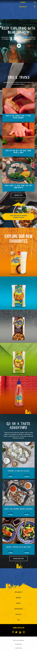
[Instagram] (24, 632)
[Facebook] (13, 632)
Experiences (18, 609)
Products (18, 592)
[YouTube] (20, 632)
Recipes (18, 598)
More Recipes (18, 559)
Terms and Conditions (18, 640)
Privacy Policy (18, 644)
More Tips (18, 195)
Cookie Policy (18, 648)
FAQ (18, 620)
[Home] (7, 4)
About (18, 603)
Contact (18, 615)
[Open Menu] (34, 6)
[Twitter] (16, 632)
